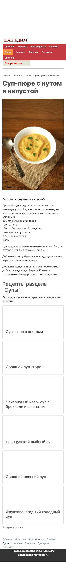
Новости (22, 46)
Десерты (47, 52)
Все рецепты (38, 46)
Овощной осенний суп (26, 476)
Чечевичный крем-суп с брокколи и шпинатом (28, 404)
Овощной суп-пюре (23, 367)
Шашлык (20, 52)
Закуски (33, 52)
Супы (8, 52)
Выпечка (9, 57)
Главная (9, 46)
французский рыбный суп (29, 442)
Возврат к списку (12, 527)
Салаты (53, 46)
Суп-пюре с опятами (24, 331)
